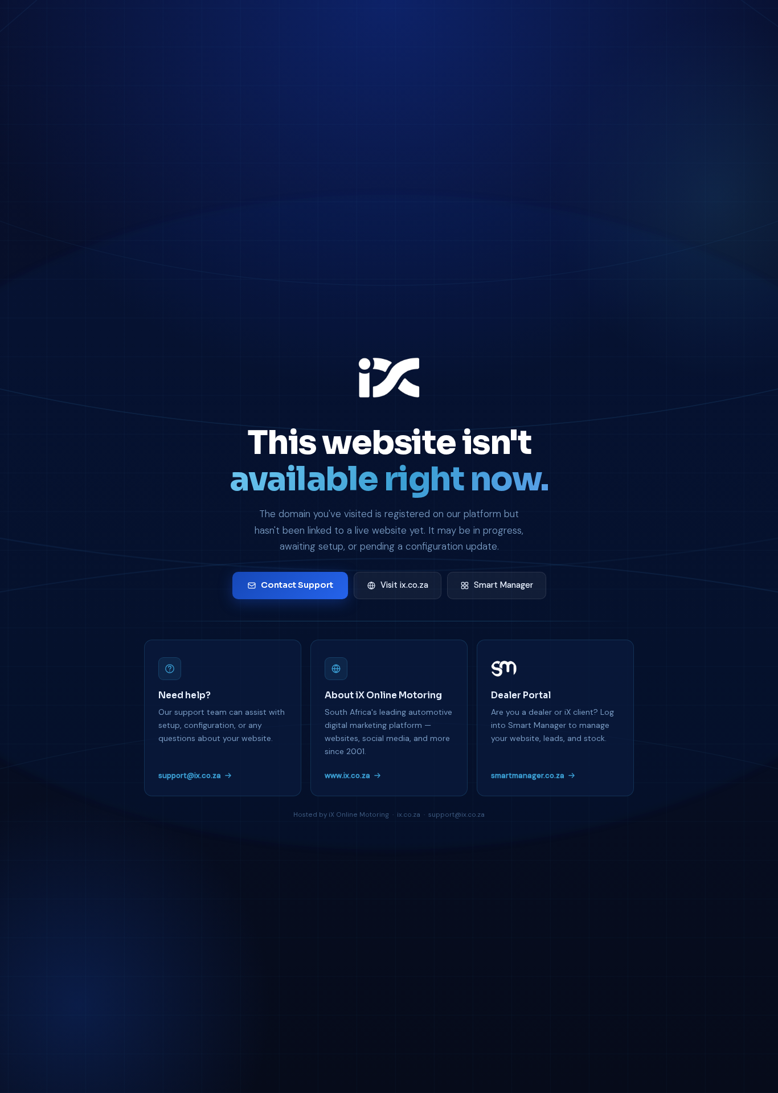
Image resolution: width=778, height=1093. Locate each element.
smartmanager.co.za (527, 775)
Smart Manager (503, 585)
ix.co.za (408, 814)
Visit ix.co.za (404, 585)
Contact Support (297, 585)
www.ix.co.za (347, 775)
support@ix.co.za (189, 775)
